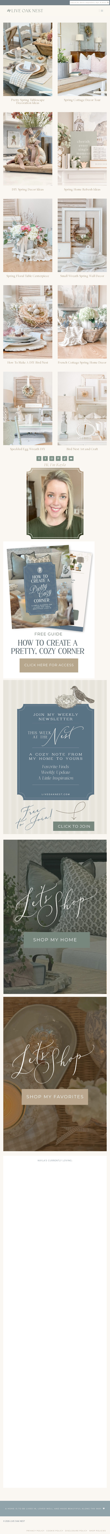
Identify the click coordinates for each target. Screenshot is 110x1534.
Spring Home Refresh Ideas (82, 189)
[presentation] (27, 59)
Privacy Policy (36, 1531)
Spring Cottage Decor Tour (82, 100)
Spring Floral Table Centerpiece (27, 276)
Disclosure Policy (76, 1531)
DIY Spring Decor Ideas (28, 189)
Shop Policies (97, 1531)
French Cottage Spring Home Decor (82, 362)
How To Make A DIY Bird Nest (27, 362)
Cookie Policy (54, 1531)
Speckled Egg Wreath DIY (28, 449)
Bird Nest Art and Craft (82, 449)
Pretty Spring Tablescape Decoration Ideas (28, 101)
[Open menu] (102, 10)
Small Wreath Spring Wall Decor (82, 276)
